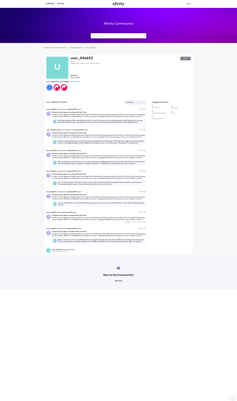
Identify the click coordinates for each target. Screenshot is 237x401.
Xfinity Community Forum (55, 48)
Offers (60, 4)
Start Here (118, 281)
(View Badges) (74, 81)
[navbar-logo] (118, 4)
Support (50, 4)
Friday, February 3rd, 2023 (59, 251)
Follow (185, 58)
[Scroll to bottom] (233, 397)
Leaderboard (76, 48)
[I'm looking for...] (144, 36)
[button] (127, 222)
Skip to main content (8, 1)
